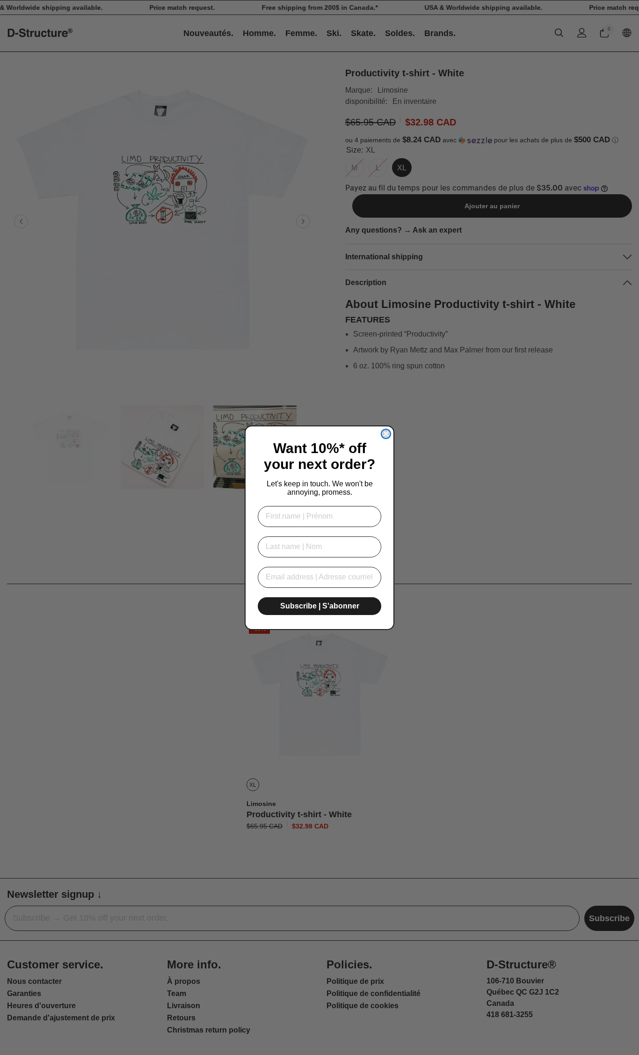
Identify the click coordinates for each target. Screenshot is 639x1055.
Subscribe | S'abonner (319, 606)
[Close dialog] (386, 434)
